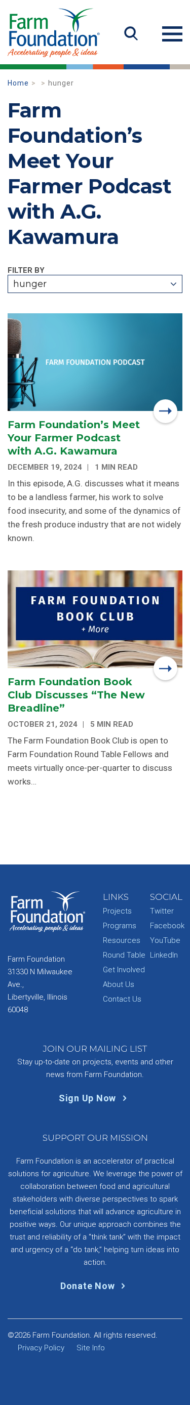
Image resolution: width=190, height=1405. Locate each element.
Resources (121, 940)
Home (18, 83)
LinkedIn (164, 955)
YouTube (165, 940)
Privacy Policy (41, 1347)
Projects (117, 911)
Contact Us (122, 999)
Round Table (124, 955)
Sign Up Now (89, 1098)
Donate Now (88, 1285)
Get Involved (124, 969)
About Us (118, 984)
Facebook (167, 925)
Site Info (91, 1347)
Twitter (162, 911)
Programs (119, 925)
